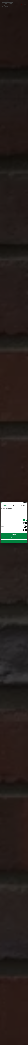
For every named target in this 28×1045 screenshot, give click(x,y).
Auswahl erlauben (14, 537)
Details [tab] (14, 505)
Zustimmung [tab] (5, 505)
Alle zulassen (14, 534)
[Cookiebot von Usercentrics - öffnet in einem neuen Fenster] (21, 502)
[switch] (25, 523)
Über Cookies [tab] (23, 505)
